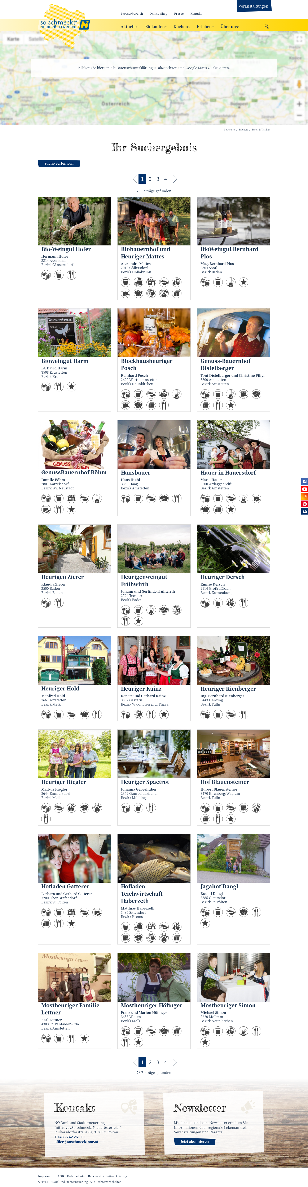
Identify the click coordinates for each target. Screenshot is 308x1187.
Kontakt (196, 13)
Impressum (46, 1176)
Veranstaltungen (253, 6)
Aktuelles (129, 26)
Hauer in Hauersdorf (228, 472)
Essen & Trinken (261, 129)
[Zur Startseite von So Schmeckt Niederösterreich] (74, 25)
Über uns (229, 26)
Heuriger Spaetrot (145, 781)
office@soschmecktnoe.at (76, 1141)
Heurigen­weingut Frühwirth (144, 580)
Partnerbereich (132, 13)
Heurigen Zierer (62, 576)
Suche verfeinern (59, 163)
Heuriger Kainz (141, 688)
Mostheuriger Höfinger (151, 1005)
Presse (179, 13)
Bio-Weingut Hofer (66, 249)
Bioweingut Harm (64, 360)
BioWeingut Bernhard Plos (229, 252)
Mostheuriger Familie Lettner (70, 1008)
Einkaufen (155, 26)
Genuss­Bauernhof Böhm (74, 472)
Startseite (229, 129)
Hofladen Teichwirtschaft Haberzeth (142, 893)
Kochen (180, 26)
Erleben (204, 26)
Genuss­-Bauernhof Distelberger (226, 364)
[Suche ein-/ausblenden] (266, 25)
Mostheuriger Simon (228, 1005)
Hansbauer (135, 472)
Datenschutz (76, 1176)
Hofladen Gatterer (65, 886)
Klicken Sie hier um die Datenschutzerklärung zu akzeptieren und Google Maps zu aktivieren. (154, 67)
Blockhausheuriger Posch (146, 364)
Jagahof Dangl (219, 886)
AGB (61, 1176)
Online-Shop (158, 13)
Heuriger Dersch (223, 576)
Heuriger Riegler (63, 781)
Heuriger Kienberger (228, 688)
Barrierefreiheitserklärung (107, 1176)
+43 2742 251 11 (71, 1136)
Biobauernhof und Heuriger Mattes (145, 252)
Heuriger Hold (60, 688)
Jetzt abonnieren (195, 1141)
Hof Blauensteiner (225, 781)
